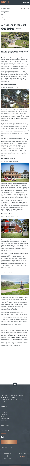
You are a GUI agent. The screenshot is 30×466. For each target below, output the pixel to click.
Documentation (6, 425)
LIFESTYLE (4, 412)
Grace (2, 19)
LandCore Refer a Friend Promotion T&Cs (14, 423)
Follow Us (7, 437)
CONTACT (4, 421)
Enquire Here (9, 442)
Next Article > (25, 8)
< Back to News (5, 8)
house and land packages (15, 335)
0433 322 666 (18, 399)
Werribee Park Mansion (19, 185)
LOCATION (4, 414)
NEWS (3, 416)
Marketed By (22, 453)
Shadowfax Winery (6, 241)
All (2, 14)
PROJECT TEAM (5, 418)
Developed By (7, 453)
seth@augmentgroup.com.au (10, 401)
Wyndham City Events (7, 17)
